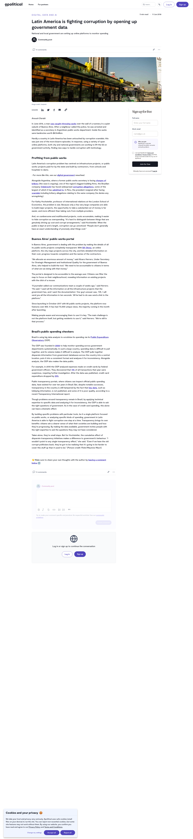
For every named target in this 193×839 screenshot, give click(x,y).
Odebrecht (46, 186)
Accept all (51, 833)
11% (73, 370)
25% (57, 376)
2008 (57, 345)
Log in (169, 4)
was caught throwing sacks (63, 123)
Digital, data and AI (44, 15)
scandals (36, 193)
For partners (43, 4)
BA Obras (86, 247)
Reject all (67, 833)
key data (93, 387)
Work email (136, 129)
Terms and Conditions (53, 827)
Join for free (145, 164)
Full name (135, 118)
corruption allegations (83, 186)
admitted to (58, 190)
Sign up (182, 4)
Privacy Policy (34, 827)
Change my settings (34, 833)
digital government (66, 175)
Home (31, 4)
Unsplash (43, 104)
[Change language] (159, 4)
